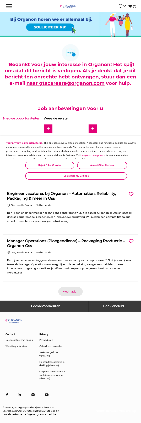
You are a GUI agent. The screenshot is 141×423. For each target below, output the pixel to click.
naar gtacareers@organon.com (65, 83)
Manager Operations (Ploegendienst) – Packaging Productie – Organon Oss (66, 243)
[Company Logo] (67, 6)
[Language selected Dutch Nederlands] (122, 6)
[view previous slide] (48, 128)
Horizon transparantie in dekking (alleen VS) (51, 364)
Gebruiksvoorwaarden (50, 346)
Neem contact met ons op (19, 340)
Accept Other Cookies (102, 165)
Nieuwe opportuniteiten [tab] (21, 118)
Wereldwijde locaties (16, 346)
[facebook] (7, 395)
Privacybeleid (46, 340)
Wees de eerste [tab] (56, 118)
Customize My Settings (76, 176)
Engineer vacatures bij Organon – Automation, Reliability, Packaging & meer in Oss (61, 196)
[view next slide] (93, 128)
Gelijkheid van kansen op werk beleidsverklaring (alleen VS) (52, 375)
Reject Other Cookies (49, 165)
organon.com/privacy (93, 155)
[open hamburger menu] (9, 6)
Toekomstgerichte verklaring (48, 354)
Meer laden (70, 291)
